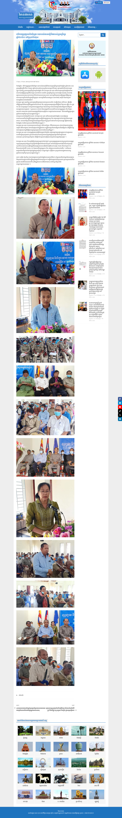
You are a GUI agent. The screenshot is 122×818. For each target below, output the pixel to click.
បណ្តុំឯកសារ (30, 27)
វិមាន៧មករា (25, 14)
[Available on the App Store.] (85, 75)
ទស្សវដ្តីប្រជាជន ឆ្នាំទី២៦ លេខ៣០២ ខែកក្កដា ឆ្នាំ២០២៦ (91, 134)
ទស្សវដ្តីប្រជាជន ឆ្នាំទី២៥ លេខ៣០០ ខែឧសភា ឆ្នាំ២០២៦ (91, 153)
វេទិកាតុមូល (67, 27)
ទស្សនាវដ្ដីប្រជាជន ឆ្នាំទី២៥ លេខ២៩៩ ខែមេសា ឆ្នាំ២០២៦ (91, 163)
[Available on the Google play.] (99, 75)
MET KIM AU (36, 82)
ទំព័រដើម (20, 27)
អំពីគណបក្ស (91, 27)
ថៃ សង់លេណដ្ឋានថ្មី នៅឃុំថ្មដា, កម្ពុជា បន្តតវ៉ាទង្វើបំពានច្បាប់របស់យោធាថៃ (97, 206)
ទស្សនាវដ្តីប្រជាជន (85, 87)
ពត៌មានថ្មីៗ (21, 695)
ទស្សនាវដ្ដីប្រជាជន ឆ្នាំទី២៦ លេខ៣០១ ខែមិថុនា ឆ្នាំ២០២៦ (91, 144)
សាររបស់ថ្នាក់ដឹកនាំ (44, 27)
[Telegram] (120, 403)
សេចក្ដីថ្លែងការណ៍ (79, 27)
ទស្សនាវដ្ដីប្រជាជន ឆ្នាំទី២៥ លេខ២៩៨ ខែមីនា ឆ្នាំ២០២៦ (91, 172)
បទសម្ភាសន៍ (56, 27)
